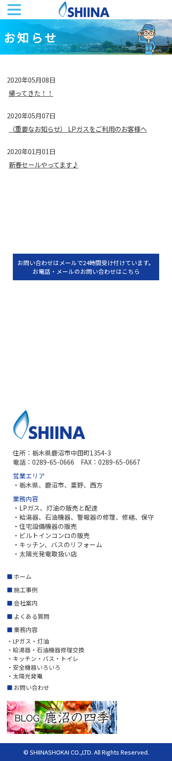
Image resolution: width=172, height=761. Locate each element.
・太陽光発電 (25, 676)
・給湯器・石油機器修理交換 (45, 649)
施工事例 (26, 589)
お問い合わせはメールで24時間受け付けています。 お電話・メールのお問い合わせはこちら (86, 267)
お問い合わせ (32, 687)
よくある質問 (32, 616)
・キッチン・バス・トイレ (42, 658)
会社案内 (26, 603)
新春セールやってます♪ (43, 164)
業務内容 (26, 629)
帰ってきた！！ (31, 93)
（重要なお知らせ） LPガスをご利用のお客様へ (78, 128)
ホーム (23, 576)
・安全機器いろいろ (34, 667)
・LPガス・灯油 (28, 641)
